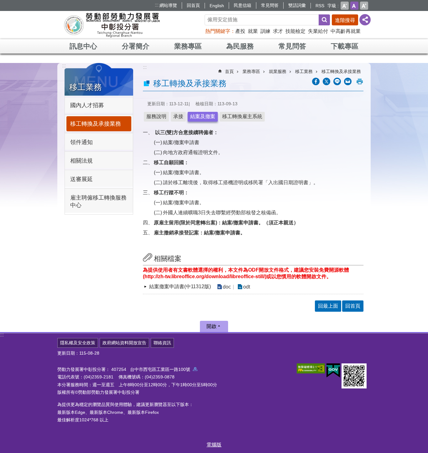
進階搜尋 (345, 20)
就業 (253, 31)
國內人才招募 (87, 105)
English (217, 5)
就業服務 (277, 71)
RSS (320, 5)
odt (246, 286)
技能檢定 (295, 31)
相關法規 (81, 161)
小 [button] (345, 6)
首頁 (229, 71)
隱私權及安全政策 (77, 342)
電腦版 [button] (214, 444)
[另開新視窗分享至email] (348, 81)
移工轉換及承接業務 (95, 124)
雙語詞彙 (297, 5)
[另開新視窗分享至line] (337, 81)
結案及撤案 (202, 116)
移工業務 (304, 71)
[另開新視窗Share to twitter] (326, 81)
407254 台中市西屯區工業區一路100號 (152, 369)
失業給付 (318, 31)
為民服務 (240, 46)
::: (157, 5)
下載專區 (344, 46)
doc (227, 286)
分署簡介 (135, 46)
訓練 (265, 31)
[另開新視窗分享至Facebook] (316, 81)
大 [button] (364, 6)
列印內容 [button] (359, 81)
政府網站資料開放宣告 (124, 342)
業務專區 (188, 46)
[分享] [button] (365, 19)
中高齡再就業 (346, 31)
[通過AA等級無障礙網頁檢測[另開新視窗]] (311, 368)
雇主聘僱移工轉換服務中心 (98, 201)
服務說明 (156, 116)
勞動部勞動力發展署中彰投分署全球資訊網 (111, 25)
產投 (240, 31)
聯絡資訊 (162, 342)
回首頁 (193, 5)
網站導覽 (168, 5)
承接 (178, 116)
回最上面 (328, 306)
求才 (278, 31)
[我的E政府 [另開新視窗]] (333, 370)
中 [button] (354, 6)
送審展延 (81, 179)
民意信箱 (242, 5)
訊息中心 (83, 46)
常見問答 (270, 5)
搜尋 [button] (324, 19)
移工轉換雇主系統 (242, 116)
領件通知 (81, 142)
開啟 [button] (211, 326)
